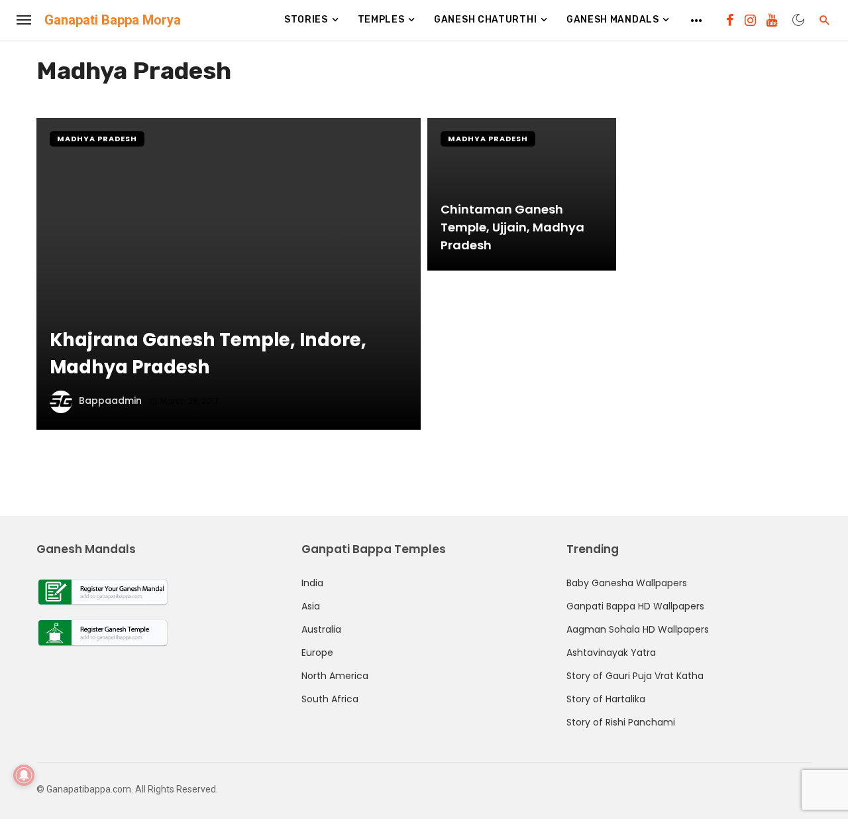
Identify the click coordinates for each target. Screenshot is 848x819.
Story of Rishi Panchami (620, 722)
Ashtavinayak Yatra (611, 652)
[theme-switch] (798, 20)
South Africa (329, 699)
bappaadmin (110, 400)
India (312, 583)
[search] (825, 20)
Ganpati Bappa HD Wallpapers (635, 606)
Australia (321, 629)
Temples (381, 19)
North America (334, 675)
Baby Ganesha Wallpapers (626, 583)
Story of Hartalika (605, 699)
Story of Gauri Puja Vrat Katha (635, 675)
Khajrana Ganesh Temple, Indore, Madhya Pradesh (208, 353)
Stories (306, 19)
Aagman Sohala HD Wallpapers (637, 629)
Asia (310, 606)
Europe (317, 652)
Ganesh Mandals (612, 19)
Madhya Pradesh (97, 138)
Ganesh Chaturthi (485, 19)
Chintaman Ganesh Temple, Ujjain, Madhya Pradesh (512, 227)
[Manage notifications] (23, 775)
